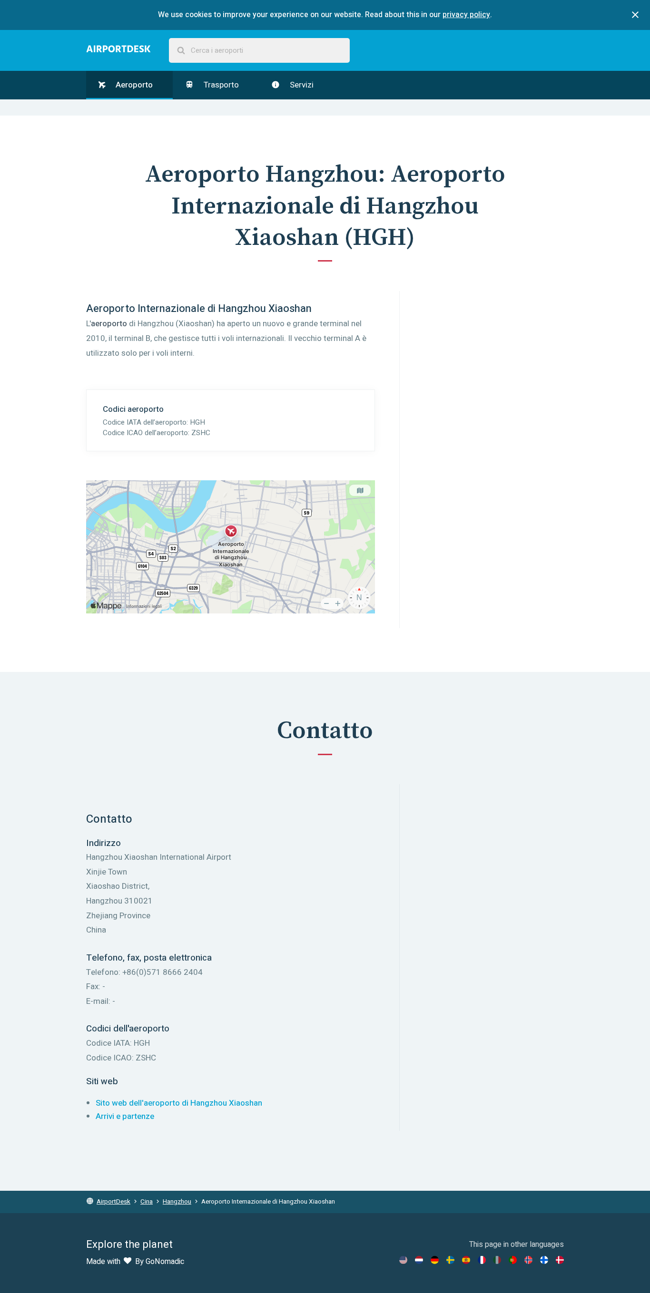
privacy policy (466, 14)
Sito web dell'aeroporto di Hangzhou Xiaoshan (179, 1103)
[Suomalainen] (544, 1260)
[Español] (466, 1260)
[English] (403, 1260)
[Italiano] (497, 1260)
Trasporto (220, 85)
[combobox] (259, 50)
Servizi (301, 85)
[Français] (482, 1260)
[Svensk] (450, 1260)
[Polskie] (513, 1260)
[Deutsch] (435, 1260)
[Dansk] (560, 1260)
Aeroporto (133, 85)
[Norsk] (528, 1260)
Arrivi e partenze (125, 1116)
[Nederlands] (419, 1260)
